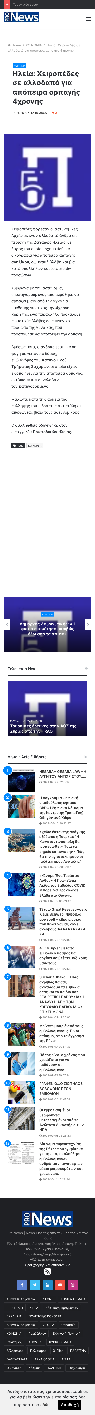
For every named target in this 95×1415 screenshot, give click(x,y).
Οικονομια (14, 1368)
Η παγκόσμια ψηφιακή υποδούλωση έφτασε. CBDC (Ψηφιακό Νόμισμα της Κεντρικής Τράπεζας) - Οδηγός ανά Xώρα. (62, 808)
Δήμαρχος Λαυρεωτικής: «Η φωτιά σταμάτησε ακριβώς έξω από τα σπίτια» (47, 628)
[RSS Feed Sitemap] (47, 1271)
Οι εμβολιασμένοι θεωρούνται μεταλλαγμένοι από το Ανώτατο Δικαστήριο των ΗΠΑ (61, 1120)
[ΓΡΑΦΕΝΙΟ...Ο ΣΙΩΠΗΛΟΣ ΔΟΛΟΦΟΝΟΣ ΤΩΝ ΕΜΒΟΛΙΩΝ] (21, 1092)
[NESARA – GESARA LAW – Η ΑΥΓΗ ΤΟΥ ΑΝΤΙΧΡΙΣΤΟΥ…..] (21, 780)
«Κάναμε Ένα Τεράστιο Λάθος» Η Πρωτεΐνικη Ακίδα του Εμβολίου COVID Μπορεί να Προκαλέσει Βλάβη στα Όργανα (62, 885)
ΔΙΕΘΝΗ (48, 1299)
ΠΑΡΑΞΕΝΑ (78, 1351)
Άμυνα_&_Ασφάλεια (21, 1299)
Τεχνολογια (76, 1368)
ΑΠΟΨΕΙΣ (35, 1342)
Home (16, 45)
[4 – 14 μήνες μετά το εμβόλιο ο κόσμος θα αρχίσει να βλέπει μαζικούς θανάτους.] (21, 957)
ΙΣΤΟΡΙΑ (48, 1325)
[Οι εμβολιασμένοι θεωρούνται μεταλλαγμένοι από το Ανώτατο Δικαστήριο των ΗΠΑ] (21, 1118)
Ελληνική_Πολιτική (66, 1333)
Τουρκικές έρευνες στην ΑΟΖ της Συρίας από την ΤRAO (43, 728)
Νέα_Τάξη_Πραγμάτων (61, 1308)
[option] (47, 624)
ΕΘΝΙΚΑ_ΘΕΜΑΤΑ (73, 1299)
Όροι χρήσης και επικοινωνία (47, 1265)
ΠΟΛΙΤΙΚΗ (54, 1368)
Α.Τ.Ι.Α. (66, 1359)
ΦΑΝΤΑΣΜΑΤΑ (17, 1359)
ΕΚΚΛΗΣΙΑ (14, 1316)
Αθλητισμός (15, 1351)
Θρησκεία (68, 1325)
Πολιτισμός (38, 1351)
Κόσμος (34, 1368)
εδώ (44, 1404)
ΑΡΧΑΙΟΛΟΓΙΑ (44, 1359)
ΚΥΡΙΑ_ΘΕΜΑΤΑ (60, 1342)
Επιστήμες (14, 1342)
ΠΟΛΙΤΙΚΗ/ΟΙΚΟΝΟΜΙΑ (45, 1316)
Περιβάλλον (37, 1333)
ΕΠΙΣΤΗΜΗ (15, 1308)
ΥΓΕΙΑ (34, 1308)
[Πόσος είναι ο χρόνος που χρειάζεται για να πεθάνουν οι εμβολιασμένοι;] (21, 1063)
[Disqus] (47, 528)
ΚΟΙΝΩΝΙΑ (34, 45)
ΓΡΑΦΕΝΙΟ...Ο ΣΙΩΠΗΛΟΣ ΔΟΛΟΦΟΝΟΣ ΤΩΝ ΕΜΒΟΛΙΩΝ (61, 1088)
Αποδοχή (70, 1404)
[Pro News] (21, 17)
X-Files (58, 1351)
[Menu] (88, 19)
